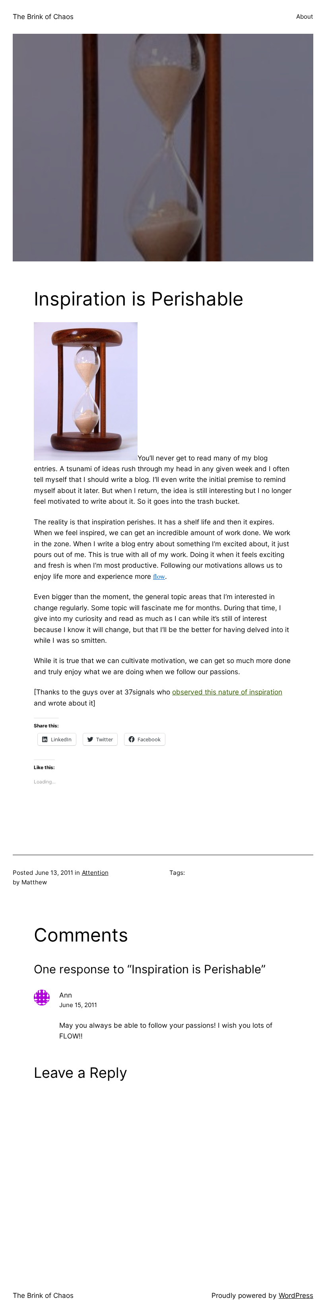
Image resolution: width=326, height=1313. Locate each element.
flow (159, 576)
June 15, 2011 (78, 1005)
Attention (95, 872)
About (304, 16)
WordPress (296, 1295)
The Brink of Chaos (43, 16)
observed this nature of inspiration (227, 692)
